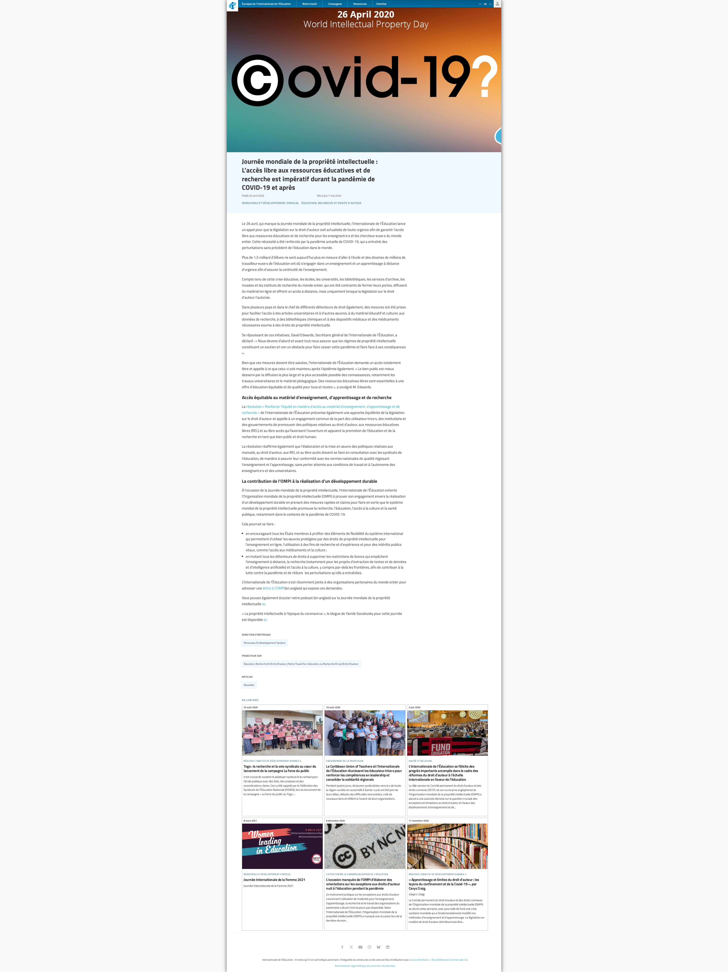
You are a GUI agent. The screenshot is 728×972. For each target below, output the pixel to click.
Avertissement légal (345, 965)
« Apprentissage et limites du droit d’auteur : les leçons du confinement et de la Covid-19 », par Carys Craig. (447, 872)
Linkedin (387, 947)
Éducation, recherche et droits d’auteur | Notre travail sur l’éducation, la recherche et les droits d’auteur (301, 664)
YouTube (360, 947)
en (480, 4)
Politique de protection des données (376, 965)
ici (263, 603)
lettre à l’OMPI (274, 587)
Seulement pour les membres (497, 4)
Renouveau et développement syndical (264, 642)
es (490, 4)
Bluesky (378, 947)
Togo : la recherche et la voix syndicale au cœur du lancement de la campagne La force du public (282, 751)
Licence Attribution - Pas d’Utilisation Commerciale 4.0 (438, 959)
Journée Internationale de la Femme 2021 (282, 854)
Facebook (342, 947)
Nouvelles (249, 685)
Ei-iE (232, 6)
